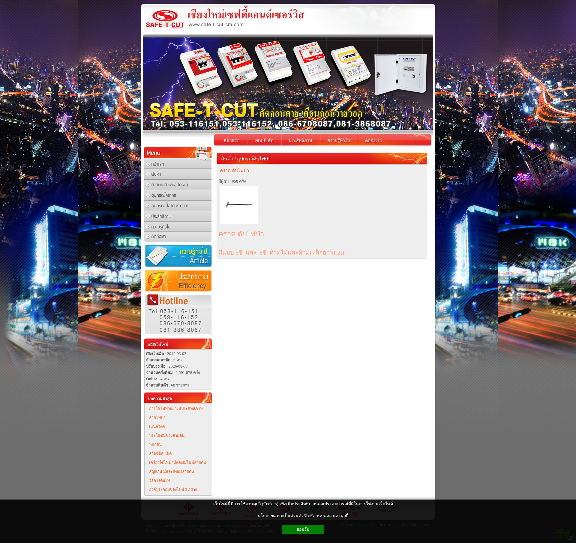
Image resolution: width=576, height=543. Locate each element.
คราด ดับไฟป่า (234, 170)
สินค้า (227, 158)
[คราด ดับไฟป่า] (239, 223)
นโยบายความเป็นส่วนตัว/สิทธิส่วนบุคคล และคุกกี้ (303, 516)
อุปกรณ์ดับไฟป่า (254, 158)
